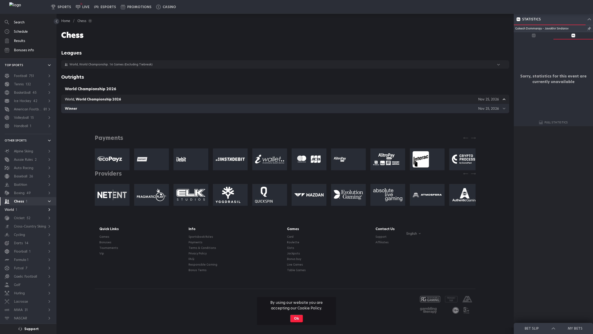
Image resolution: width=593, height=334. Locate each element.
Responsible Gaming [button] (203, 265)
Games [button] (104, 237)
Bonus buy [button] (294, 259)
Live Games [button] (295, 265)
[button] (166, 7)
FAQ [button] (191, 259)
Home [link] (65, 21)
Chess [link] (81, 21)
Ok (296, 318)
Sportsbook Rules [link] (201, 237)
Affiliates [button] (382, 242)
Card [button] (290, 237)
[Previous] (466, 138)
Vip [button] (101, 253)
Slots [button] (290, 248)
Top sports (14, 65)
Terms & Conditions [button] (202, 248)
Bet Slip (532, 328)
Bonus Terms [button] (198, 270)
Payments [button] (195, 242)
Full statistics (556, 122)
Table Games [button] (296, 270)
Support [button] (381, 237)
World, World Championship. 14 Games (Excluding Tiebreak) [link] (111, 64)
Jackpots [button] (293, 253)
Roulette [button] (293, 242)
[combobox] (410, 233)
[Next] (473, 138)
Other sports (16, 140)
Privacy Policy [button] (198, 253)
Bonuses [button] (105, 242)
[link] (25, 7)
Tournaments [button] (108, 248)
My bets (575, 328)
